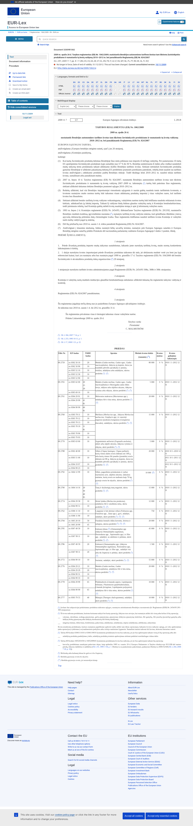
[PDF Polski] (151, 90)
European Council (135, 744)
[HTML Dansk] (88, 86)
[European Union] (14, 736)
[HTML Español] (79, 86)
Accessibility (73, 710)
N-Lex (130, 721)
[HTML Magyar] (138, 86)
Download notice (20, 81)
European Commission (137, 750)
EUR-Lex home (22, 32)
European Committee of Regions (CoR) (143, 768)
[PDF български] (74, 90)
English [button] (181, 12)
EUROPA (11, 32)
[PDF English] (106, 90)
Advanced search (179, 45)
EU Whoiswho (133, 713)
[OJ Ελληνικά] (101, 94)
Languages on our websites (79, 770)
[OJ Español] (79, 94)
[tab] (118, 77)
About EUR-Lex (134, 687)
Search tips (44, 45)
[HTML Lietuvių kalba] (133, 86)
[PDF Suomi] (174, 90)
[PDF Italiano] (124, 90)
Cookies (71, 779)
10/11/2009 (27, 114)
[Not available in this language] (115, 86)
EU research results (136, 710)
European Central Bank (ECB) (139, 756)
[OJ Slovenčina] (165, 94)
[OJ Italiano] (124, 94)
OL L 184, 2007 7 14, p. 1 (71, 335)
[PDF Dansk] (88, 90)
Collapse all (177, 72)
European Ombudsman (137, 774)
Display (117, 106)
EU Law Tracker (134, 724)
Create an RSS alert (21, 93)
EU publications (134, 716)
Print (181, 33)
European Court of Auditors (138, 759)
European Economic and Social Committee (145, 765)
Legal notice (73, 704)
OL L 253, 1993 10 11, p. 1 (71, 339)
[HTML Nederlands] (147, 86)
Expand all (166, 72)
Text (12, 57)
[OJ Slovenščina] (170, 94)
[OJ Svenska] (179, 94)
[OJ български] (74, 94)
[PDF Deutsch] (92, 90)
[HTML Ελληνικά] (101, 86)
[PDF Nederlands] (147, 90)
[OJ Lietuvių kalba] (133, 94)
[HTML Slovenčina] (165, 86)
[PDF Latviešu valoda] (129, 90)
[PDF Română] (161, 90)
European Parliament (136, 741)
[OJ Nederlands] (147, 94)
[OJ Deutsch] (92, 94)
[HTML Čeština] (83, 86)
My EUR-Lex (165, 12)
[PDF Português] (156, 90)
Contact (71, 690)
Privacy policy (73, 773)
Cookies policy (73, 707)
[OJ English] (106, 94)
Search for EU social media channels (82, 760)
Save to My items (20, 85)
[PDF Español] (79, 90)
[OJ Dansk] (88, 94)
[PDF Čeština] (83, 90)
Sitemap (71, 693)
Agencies (131, 788)
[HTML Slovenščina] (170, 86)
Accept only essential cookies (162, 816)
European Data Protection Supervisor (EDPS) (145, 776)
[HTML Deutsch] (92, 86)
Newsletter (132, 690)
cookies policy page (65, 815)
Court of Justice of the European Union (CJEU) (146, 753)
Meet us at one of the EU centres (81, 750)
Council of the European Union (140, 747)
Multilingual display (66, 101)
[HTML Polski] (151, 86)
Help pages (72, 687)
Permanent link (19, 77)
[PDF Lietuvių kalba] (133, 90)
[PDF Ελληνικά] (101, 90)
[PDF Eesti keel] (97, 90)
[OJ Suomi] (174, 94)
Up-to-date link (19, 73)
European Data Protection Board (140, 779)
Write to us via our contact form (80, 747)
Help (173, 33)
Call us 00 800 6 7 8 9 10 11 (78, 741)
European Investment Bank (138, 771)
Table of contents (19, 100)
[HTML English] (106, 86)
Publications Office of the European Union (46, 687)
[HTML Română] (161, 86)
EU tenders (132, 707)
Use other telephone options (79, 744)
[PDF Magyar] (138, 90)
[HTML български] (74, 86)
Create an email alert (22, 89)
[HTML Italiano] (124, 86)
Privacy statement (75, 713)
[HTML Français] (111, 86)
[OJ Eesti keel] (97, 94)
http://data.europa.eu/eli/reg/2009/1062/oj (77, 68)
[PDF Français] (111, 90)
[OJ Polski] (151, 94)
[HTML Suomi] (174, 86)
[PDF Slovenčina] (165, 90)
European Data (134, 704)
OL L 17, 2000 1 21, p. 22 (71, 342)
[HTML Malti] (142, 86)
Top (59, 665)
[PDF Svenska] (179, 90)
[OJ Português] (156, 94)
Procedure (14, 66)
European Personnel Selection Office (142, 782)
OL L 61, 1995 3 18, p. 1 (102, 647)
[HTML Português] (156, 86)
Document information (19, 61)
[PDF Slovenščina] (170, 90)
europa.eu (26, 740)
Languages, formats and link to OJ (73, 77)
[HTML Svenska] (179, 86)
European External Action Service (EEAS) (144, 762)
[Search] (184, 39)
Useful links (132, 693)
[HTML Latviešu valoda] (129, 86)
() (144, 183)
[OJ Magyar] (138, 94)
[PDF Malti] (142, 90)
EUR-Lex (16, 22)
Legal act (27, 117)
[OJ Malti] (142, 94)
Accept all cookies (134, 816)
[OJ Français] (111, 94)
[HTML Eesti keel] (97, 86)
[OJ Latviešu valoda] (129, 94)
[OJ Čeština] (83, 94)
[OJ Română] (161, 94)
